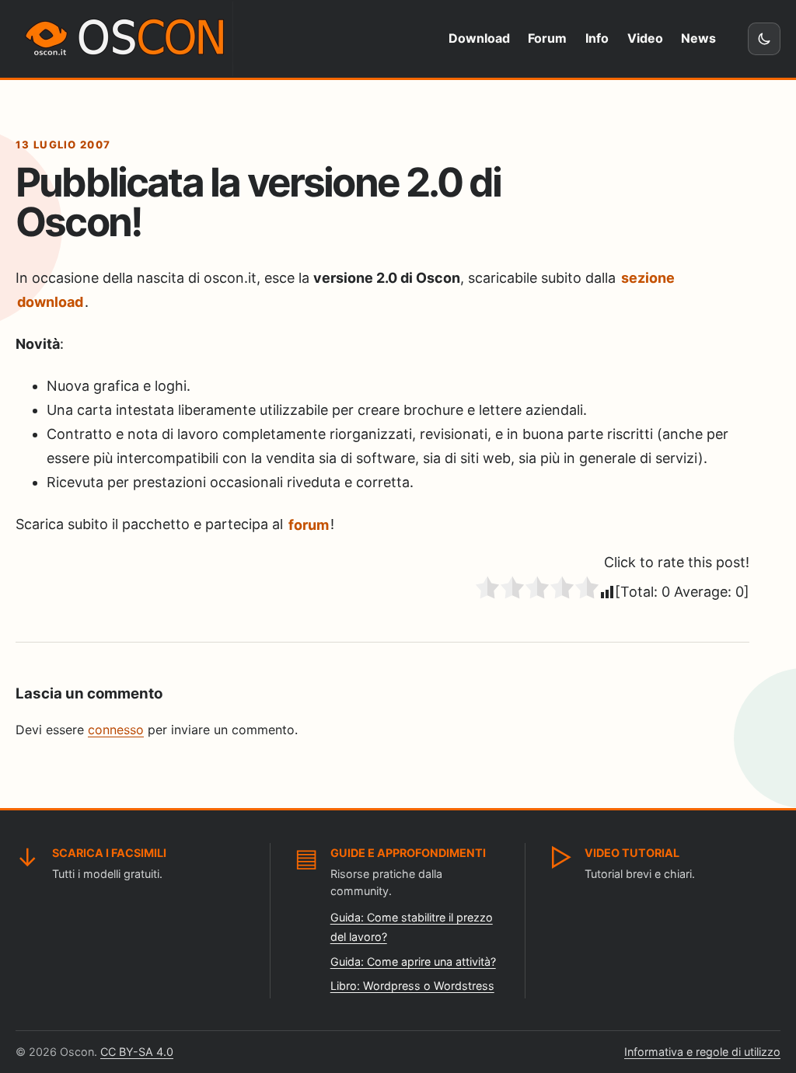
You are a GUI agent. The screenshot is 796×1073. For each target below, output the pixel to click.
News (698, 38)
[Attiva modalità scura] (764, 39)
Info (597, 38)
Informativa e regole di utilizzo (702, 1051)
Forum (547, 38)
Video (645, 38)
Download (479, 38)
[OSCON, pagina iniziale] (128, 39)
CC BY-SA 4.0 (136, 1051)
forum (308, 524)
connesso (116, 729)
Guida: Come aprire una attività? (413, 961)
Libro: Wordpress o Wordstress (412, 985)
